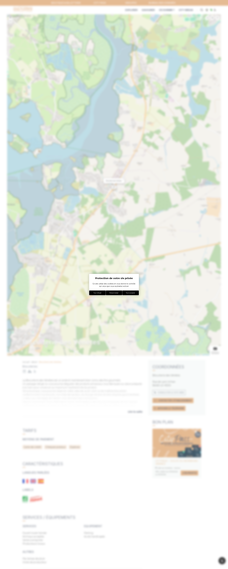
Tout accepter (130, 293)
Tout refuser (97, 293)
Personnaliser (114, 293)
